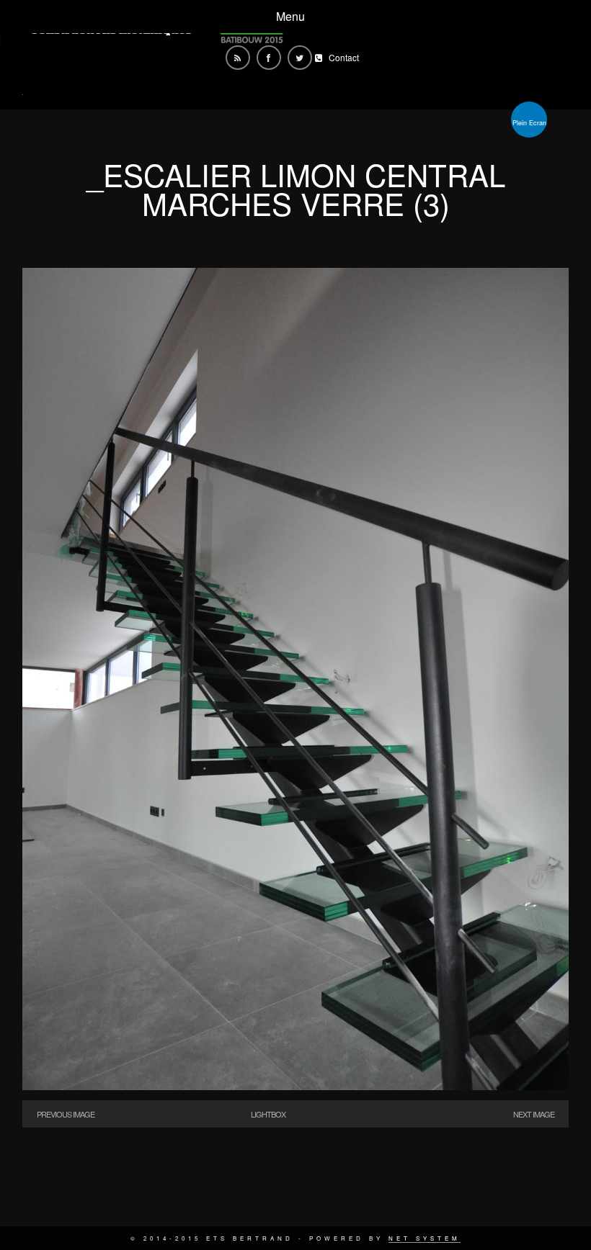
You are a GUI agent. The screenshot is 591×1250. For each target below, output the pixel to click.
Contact (344, 57)
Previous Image (65, 1114)
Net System (424, 1238)
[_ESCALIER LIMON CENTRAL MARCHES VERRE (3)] (295, 1085)
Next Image (533, 1114)
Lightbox (268, 1114)
